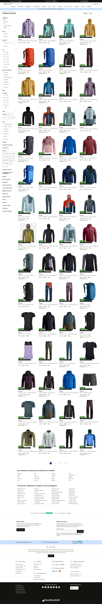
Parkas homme (20, 495)
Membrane (5, 182)
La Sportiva (19, 478)
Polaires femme (20, 492)
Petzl (70, 480)
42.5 (7, 163)
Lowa (18, 480)
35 (3, 153)
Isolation (4, 176)
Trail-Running (36, 6)
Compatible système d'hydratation (7, 173)
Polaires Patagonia (55, 493)
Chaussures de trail (38, 495)
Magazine (89, 6)
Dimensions (5, 193)
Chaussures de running (39, 497)
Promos (82, 6)
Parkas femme (20, 490)
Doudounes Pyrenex (56, 495)
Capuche (4, 142)
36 (10, 153)
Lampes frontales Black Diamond (58, 500)
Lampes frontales (20, 502)
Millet (35, 475)
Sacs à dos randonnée (39, 490)
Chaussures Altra (72, 498)
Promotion (4, 93)
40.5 (10, 160)
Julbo (70, 473)
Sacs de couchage (21, 503)
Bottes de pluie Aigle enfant (57, 492)
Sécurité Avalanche (7, 25)
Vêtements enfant (55, 488)
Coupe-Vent (5, 147)
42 (3, 163)
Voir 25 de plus (5, 87)
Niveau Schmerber (6, 185)
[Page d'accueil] (3, 11)
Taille (3, 111)
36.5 (14, 153)
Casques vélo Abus (72, 502)
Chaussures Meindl (55, 502)
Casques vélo (37, 502)
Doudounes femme (21, 488)
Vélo (49, 6)
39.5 (4, 160)
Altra (35, 473)
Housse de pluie (6, 179)
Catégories (5, 17)
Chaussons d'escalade (39, 498)
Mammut (53, 480)
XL (10, 117)
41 (13, 160)
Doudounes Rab (72, 492)
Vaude (53, 478)
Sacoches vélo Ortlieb (73, 497)
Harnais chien (71, 493)
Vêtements (13, 6)
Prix (3, 49)
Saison (4, 199)
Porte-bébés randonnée (39, 503)
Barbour (36, 480)
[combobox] (9, 42)
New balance (71, 475)
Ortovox (9, 11)
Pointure (4, 150)
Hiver (54, 6)
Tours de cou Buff (72, 500)
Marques (76, 6)
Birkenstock (71, 478)
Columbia (54, 475)
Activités (60, 6)
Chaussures (20, 6)
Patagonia (19, 473)
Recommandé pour (7, 70)
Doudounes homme (21, 493)
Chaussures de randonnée (39, 493)
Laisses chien (71, 495)
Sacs (4, 23)
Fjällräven (53, 473)
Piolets (35, 492)
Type (3, 121)
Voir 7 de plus (5, 166)
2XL (13, 117)
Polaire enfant (54, 490)
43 (10, 163)
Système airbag (6, 196)
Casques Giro (71, 490)
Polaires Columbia (55, 498)
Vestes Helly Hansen (56, 497)
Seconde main (69, 6)
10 (60, 463)
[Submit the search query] (90, 4)
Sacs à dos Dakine (55, 503)
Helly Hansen (37, 478)
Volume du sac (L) (6, 169)
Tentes (18, 498)
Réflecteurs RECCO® (7, 190)
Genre (3, 31)
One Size (4, 114)
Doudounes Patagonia (73, 503)
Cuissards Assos (72, 488)
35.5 (7, 153)
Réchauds (36, 488)
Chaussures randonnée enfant (40, 500)
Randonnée (28, 6)
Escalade (44, 6)
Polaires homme (20, 497)
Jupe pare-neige (6, 205)
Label (3, 90)
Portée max (5, 208)
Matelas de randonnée (22, 500)
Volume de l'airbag (6, 211)
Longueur (4, 202)
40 (7, 160)
